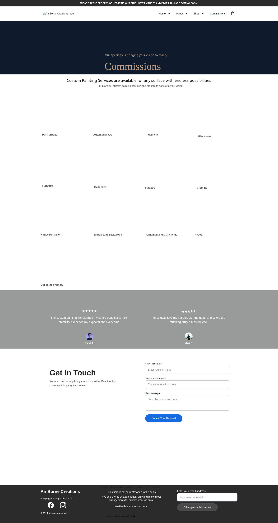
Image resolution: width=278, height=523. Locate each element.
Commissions (218, 13)
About (179, 13)
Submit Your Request (164, 418)
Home (162, 13)
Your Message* (153, 393)
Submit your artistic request (197, 507)
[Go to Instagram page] (63, 505)
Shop (196, 13)
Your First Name (153, 363)
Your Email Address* (155, 378)
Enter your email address (191, 491)
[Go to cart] (233, 13)
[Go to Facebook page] (51, 505)
